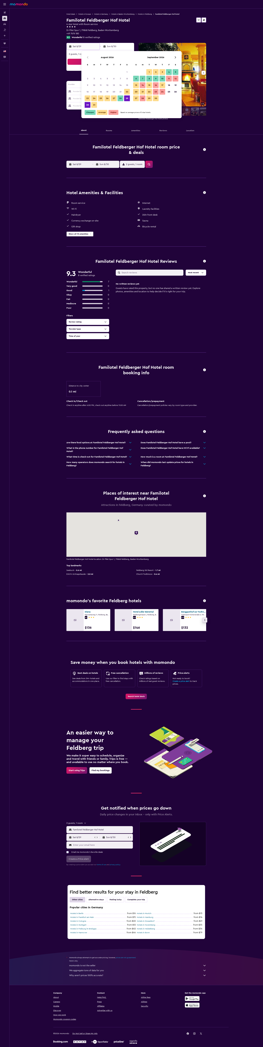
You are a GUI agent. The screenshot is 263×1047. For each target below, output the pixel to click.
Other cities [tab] (77, 900)
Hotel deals (70, 14)
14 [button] (120, 85)
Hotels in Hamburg (145, 917)
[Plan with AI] (4, 35)
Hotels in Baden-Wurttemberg (123, 14)
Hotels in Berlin (76, 913)
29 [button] (127, 98)
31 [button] (94, 105)
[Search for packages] (4, 30)
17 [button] (94, 92)
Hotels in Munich (144, 913)
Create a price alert (181, 681)
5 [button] (107, 79)
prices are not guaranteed (126, 957)
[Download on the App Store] (192, 1005)
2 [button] (87, 79)
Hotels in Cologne (78, 921)
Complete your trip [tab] (136, 900)
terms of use (101, 864)
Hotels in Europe (84, 14)
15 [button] (127, 85)
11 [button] (101, 85)
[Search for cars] (4, 24)
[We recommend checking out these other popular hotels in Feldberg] (204, 601)
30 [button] (87, 105)
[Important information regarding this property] (204, 370)
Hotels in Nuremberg (146, 925)
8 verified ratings (91, 37)
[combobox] (102, 830)
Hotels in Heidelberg (146, 929)
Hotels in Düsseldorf (145, 921)
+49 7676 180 (72, 33)
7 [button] (120, 79)
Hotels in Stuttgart (78, 925)
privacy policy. (115, 864)
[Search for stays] (4, 18)
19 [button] (107, 92)
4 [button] (100, 79)
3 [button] (94, 79)
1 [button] (149, 72)
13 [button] (114, 85)
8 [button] (127, 79)
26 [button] (107, 98)
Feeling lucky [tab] (116, 900)
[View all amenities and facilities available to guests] (204, 193)
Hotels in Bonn (143, 933)
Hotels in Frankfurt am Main (82, 917)
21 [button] (120, 92)
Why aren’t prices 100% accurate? (86, 975)
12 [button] (107, 85)
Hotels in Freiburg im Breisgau (83, 929)
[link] (136, 696)
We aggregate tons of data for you (86, 970)
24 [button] (94, 98)
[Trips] (4, 43)
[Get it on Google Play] (192, 998)
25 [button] (100, 98)
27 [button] (114, 98)
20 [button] (114, 92)
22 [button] (127, 92)
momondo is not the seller (82, 965)
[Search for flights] (4, 12)
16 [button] (88, 92)
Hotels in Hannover (78, 933)
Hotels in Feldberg (145, 14)
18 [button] (101, 92)
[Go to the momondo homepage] (19, 4)
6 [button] (114, 79)
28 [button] (120, 98)
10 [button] (94, 85)
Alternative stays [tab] (96, 900)
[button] (5, 4)
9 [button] (87, 85)
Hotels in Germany (101, 14)
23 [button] (87, 98)
